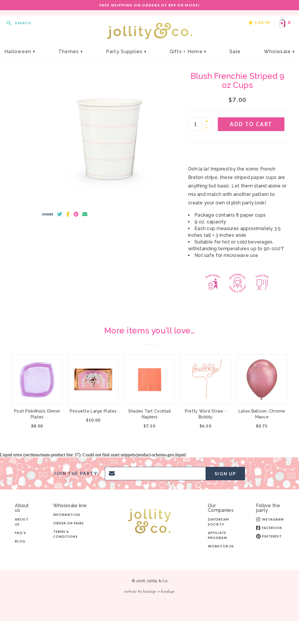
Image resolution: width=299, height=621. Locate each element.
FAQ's (20, 533)
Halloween (18, 51)
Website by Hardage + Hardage (149, 591)
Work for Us (221, 546)
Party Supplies (125, 51)
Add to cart (251, 124)
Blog (20, 541)
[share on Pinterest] (76, 214)
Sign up (225, 473)
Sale (235, 51)
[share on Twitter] (59, 214)
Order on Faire (68, 523)
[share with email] (84, 214)
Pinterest (272, 536)
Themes (69, 51)
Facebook (272, 528)
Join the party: (76, 473)
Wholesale (278, 51)
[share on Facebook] (67, 214)
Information (66, 514)
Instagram (273, 519)
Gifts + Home (187, 51)
